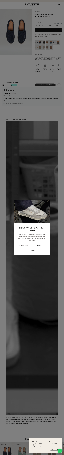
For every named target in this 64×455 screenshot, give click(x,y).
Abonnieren (40, 245)
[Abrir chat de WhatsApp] (60, 451)
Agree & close (55, 449)
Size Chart (59, 23)
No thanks (32, 250)
